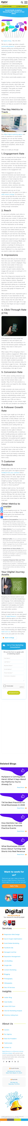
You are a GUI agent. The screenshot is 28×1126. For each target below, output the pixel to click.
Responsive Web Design (12, 934)
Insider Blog (8, 997)
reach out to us (5, 632)
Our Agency (8, 1034)
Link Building (8, 961)
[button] (26, 3)
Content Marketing (10, 970)
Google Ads (7, 965)
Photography (8, 978)
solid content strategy (7, 194)
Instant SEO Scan (9, 1006)
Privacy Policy (16, 1117)
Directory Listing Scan (11, 1015)
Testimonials (8, 1043)
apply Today (14, 886)
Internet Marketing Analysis (13, 1010)
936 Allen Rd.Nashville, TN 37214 (14, 1083)
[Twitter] (1, 511)
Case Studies (8, 1002)
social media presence (7, 46)
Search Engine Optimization (13, 939)
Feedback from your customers (10, 473)
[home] (4, 2)
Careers (6, 1030)
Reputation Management (12, 956)
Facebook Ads (8, 947)
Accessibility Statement (6, 1117)
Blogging (7, 974)
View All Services (9, 987)
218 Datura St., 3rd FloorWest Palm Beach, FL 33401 (14, 1072)
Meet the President (10, 1038)
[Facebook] (1, 508)
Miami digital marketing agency (13, 134)
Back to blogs (9, 637)
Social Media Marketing (11, 943)
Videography (8, 983)
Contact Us (7, 1047)
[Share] (1, 517)
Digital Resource (11, 616)
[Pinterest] (1, 514)
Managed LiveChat (10, 952)
